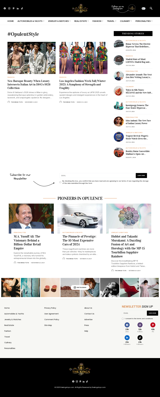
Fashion (7, 331)
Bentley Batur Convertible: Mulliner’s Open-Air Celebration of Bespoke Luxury (138, 155)
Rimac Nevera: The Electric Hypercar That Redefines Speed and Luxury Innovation (138, 48)
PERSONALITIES (132, 71)
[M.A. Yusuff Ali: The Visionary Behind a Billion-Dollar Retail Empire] (31, 219)
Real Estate (9, 325)
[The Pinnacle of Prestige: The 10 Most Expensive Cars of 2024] (80, 219)
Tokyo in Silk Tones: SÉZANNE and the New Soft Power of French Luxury (138, 93)
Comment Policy (51, 319)
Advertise (88, 319)
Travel (7, 337)
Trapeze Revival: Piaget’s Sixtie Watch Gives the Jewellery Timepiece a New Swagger (138, 140)
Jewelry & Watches (12, 319)
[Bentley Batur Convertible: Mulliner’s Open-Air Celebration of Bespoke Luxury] (119, 152)
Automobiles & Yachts (14, 313)
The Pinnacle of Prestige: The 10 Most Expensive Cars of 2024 (79, 240)
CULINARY (130, 86)
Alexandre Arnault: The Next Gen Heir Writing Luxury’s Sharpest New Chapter (139, 77)
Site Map (48, 325)
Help (86, 331)
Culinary (8, 342)
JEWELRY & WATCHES (134, 132)
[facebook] (5, 8)
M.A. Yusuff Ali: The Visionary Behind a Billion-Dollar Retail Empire (27, 242)
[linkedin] (18, 8)
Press (86, 325)
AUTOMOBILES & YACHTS (136, 40)
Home (7, 308)
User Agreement (51, 313)
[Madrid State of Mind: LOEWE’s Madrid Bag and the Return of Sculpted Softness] (119, 60)
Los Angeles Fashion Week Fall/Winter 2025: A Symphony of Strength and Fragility (82, 84)
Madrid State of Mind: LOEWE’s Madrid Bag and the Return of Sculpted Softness (137, 63)
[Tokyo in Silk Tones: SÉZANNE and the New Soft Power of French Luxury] (119, 91)
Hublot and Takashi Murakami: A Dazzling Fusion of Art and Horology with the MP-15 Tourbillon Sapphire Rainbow (128, 246)
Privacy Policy (50, 308)
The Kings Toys (17, 102)
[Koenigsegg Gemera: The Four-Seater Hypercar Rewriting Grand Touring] (119, 106)
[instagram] (9, 8)
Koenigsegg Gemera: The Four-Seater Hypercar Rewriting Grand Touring (137, 108)
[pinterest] (13, 8)
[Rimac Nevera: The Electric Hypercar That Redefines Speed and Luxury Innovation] (119, 45)
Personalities (9, 348)
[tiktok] (22, 8)
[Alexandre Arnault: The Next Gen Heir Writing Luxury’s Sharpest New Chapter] (119, 75)
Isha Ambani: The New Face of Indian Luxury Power (138, 122)
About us (88, 308)
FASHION (11, 77)
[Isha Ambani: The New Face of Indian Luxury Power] (119, 122)
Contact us (89, 313)
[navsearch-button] (151, 8)
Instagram (81, 287)
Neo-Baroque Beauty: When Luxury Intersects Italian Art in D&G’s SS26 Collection (29, 84)
